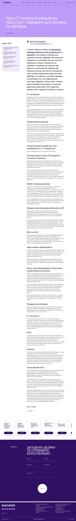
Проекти (45, 2)
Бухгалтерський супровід (41, 511)
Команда (40, 2)
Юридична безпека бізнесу (60, 505)
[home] (7, 2)
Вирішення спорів (39, 509)
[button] (34, 2)
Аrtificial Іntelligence (40, 508)
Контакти (55, 2)
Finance (37, 512)
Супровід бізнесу (58, 509)
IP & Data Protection (59, 508)
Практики (38, 505)
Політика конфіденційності (39, 519)
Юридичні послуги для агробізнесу (62, 511)
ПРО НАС (23, 2)
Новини (27, 2)
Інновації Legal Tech (59, 512)
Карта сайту (71, 519)
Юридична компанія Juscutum (42, 504)
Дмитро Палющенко (38, 42)
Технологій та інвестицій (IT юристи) (63, 504)
